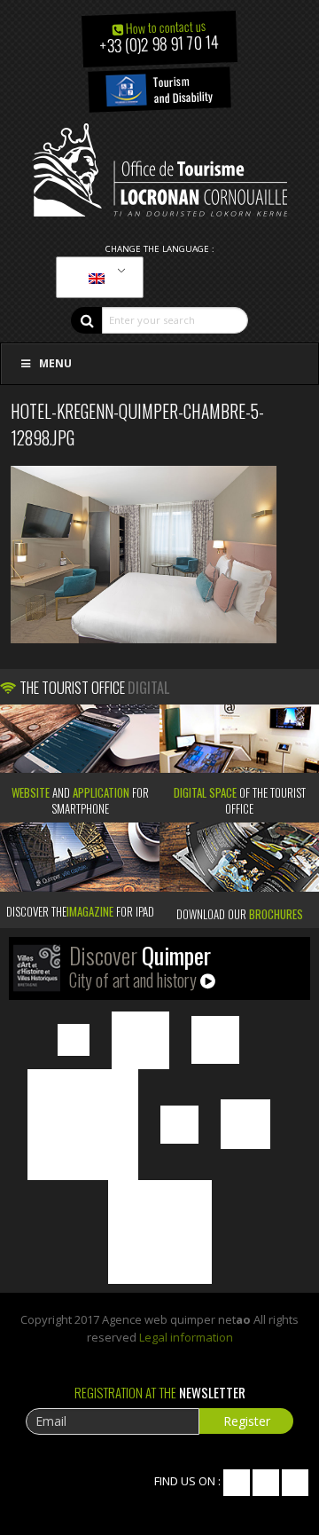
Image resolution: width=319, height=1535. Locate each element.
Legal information (186, 1337)
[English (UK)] (96, 278)
